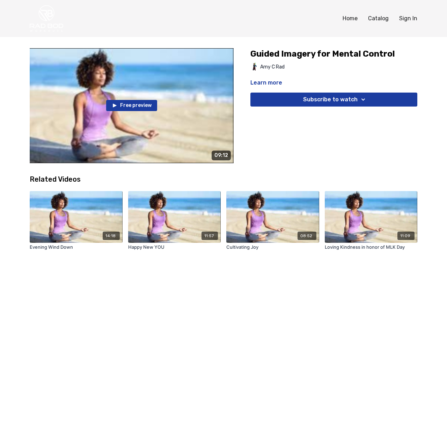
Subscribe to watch (330, 99)
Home (350, 18)
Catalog (378, 18)
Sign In (408, 18)
